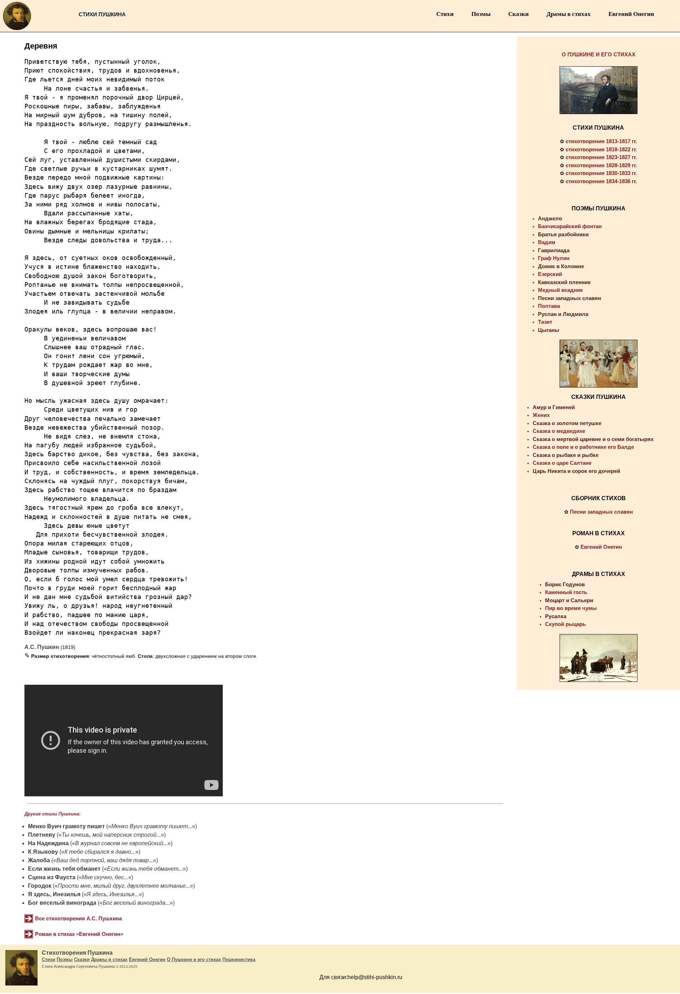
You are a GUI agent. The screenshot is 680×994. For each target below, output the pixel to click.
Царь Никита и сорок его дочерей (576, 471)
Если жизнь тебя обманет (64, 869)
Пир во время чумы (571, 608)
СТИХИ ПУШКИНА (598, 128)
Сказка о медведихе (559, 431)
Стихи (445, 14)
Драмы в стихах (568, 14)
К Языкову (43, 852)
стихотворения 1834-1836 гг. (601, 181)
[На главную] (17, 30)
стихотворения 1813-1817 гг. (601, 141)
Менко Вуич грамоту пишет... (151, 826)
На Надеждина (48, 843)
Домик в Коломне (561, 266)
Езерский (550, 274)
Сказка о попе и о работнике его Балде (583, 447)
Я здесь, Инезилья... (113, 894)
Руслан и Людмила (563, 314)
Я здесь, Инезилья (54, 894)
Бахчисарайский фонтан (570, 226)
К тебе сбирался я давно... (99, 852)
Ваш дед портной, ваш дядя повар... (104, 860)
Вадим (546, 242)
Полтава (549, 306)
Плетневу (41, 835)
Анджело (550, 218)
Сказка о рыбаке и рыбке (566, 455)
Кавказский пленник (564, 282)
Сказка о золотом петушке (567, 423)
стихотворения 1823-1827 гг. (601, 157)
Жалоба (39, 860)
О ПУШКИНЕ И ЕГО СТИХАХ (598, 54)
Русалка (555, 616)
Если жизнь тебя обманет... (145, 869)
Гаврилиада (554, 250)
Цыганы (548, 330)
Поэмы (481, 14)
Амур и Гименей (554, 407)
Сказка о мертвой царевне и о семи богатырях (593, 439)
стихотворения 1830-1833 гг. (601, 173)
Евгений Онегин (631, 14)
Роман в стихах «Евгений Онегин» (79, 934)
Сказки (518, 14)
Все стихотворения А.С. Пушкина (78, 918)
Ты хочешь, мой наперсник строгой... (111, 835)
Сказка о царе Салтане (562, 463)
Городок (39, 886)
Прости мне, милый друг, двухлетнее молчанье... (124, 886)
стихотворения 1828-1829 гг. (601, 165)
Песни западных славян (569, 298)
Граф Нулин (554, 258)
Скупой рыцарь (565, 624)
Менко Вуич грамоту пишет (66, 826)
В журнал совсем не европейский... (121, 843)
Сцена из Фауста (51, 877)
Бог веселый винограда (62, 903)
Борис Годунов (565, 584)
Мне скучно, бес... (105, 877)
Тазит (545, 322)
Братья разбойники (563, 234)
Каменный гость (566, 592)
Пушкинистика (238, 959)
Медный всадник (560, 290)
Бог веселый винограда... (136, 903)
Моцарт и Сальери (569, 600)
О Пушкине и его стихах (194, 959)
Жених (541, 415)
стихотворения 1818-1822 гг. (601, 149)
